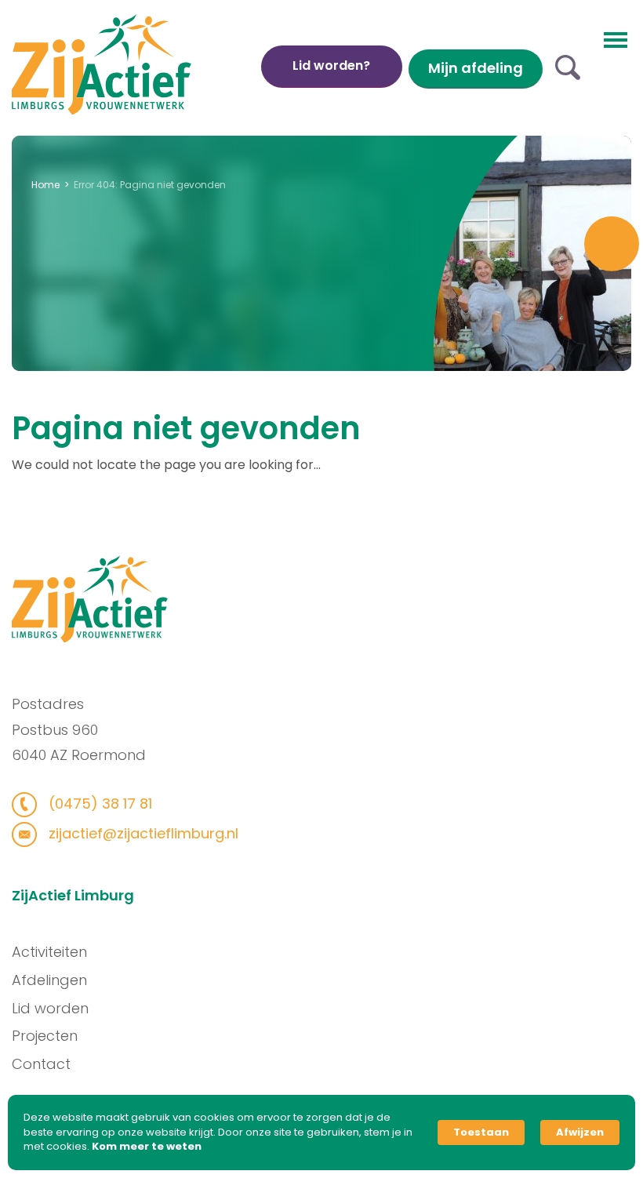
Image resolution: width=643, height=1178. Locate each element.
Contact (41, 1064)
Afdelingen (49, 980)
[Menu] (615, 38)
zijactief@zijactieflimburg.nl (141, 833)
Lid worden (50, 1008)
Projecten (45, 1035)
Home (45, 184)
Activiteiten (49, 952)
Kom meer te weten (147, 1147)
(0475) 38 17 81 (98, 803)
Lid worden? (331, 65)
